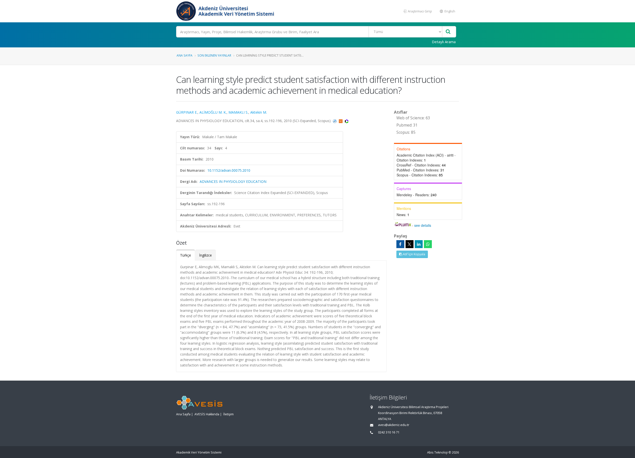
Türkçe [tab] (185, 255)
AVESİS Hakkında (206, 414)
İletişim (228, 414)
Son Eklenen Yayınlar (214, 55)
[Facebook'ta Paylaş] (400, 244)
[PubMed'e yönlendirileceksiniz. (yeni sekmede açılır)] (335, 120)
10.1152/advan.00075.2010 (228, 170)
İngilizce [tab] (205, 255)
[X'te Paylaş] (409, 244)
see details (422, 225)
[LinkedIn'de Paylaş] (419, 244)
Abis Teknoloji (437, 452)
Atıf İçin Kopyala (413, 254)
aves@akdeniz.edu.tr (393, 425)
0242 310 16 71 (388, 432)
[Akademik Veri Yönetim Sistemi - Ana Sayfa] (186, 11)
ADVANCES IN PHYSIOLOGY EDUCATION (233, 181)
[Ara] (448, 31)
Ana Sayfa (184, 55)
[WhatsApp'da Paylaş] (428, 244)
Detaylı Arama (444, 41)
